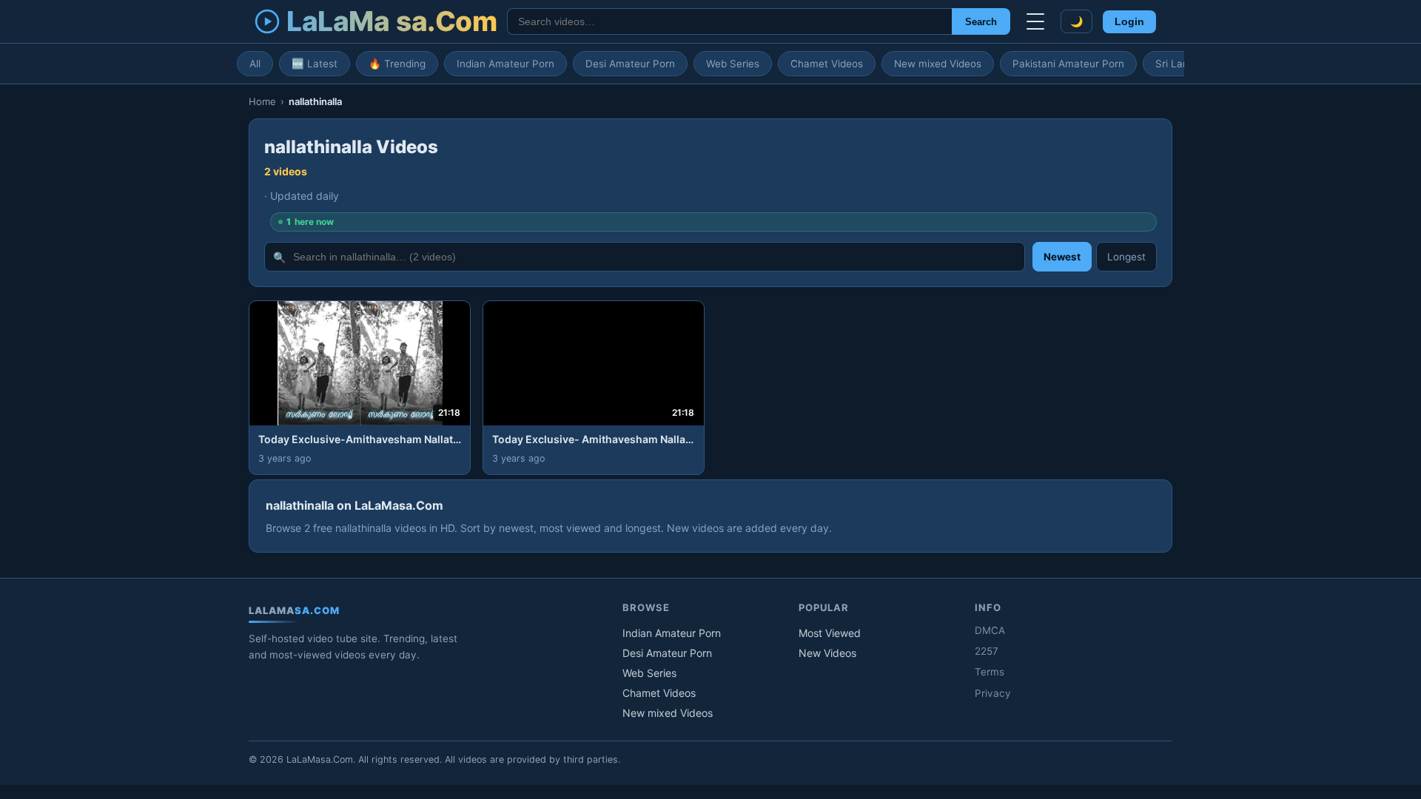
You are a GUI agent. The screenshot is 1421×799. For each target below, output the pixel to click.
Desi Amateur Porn (630, 64)
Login (1129, 21)
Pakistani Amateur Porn (1068, 64)
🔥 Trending (397, 64)
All (255, 64)
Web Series (732, 64)
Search (981, 21)
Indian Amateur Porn (505, 64)
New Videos (827, 653)
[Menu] (1035, 21)
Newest (1062, 257)
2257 (986, 651)
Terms (989, 672)
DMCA (990, 630)
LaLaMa (391, 21)
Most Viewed (830, 633)
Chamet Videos (826, 64)
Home (262, 101)
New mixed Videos (937, 64)
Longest (1126, 257)
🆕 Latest (314, 64)
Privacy (993, 693)
